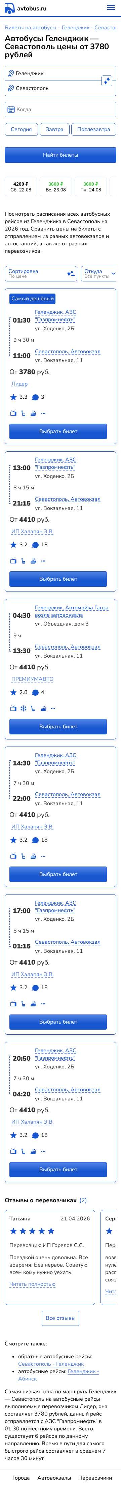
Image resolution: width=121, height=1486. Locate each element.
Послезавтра (93, 129)
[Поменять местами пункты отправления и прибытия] (107, 80)
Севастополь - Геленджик (51, 1364)
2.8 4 (31, 692)
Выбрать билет (58, 431)
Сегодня (21, 129)
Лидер (19, 384)
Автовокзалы (54, 1478)
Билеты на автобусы (30, 27)
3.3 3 (31, 397)
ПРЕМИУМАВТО (32, 679)
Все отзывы (61, 1318)
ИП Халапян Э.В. (32, 531)
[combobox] (61, 73)
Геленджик (75, 27)
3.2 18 (33, 544)
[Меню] (111, 8)
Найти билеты (60, 155)
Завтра (55, 129)
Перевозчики (95, 1478)
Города (21, 1478)
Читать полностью (32, 1284)
